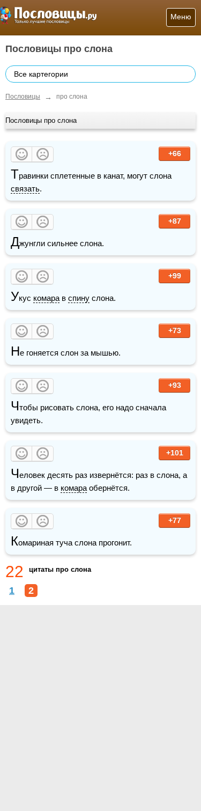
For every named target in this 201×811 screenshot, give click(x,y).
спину (79, 298)
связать (25, 188)
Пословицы (22, 96)
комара (46, 298)
